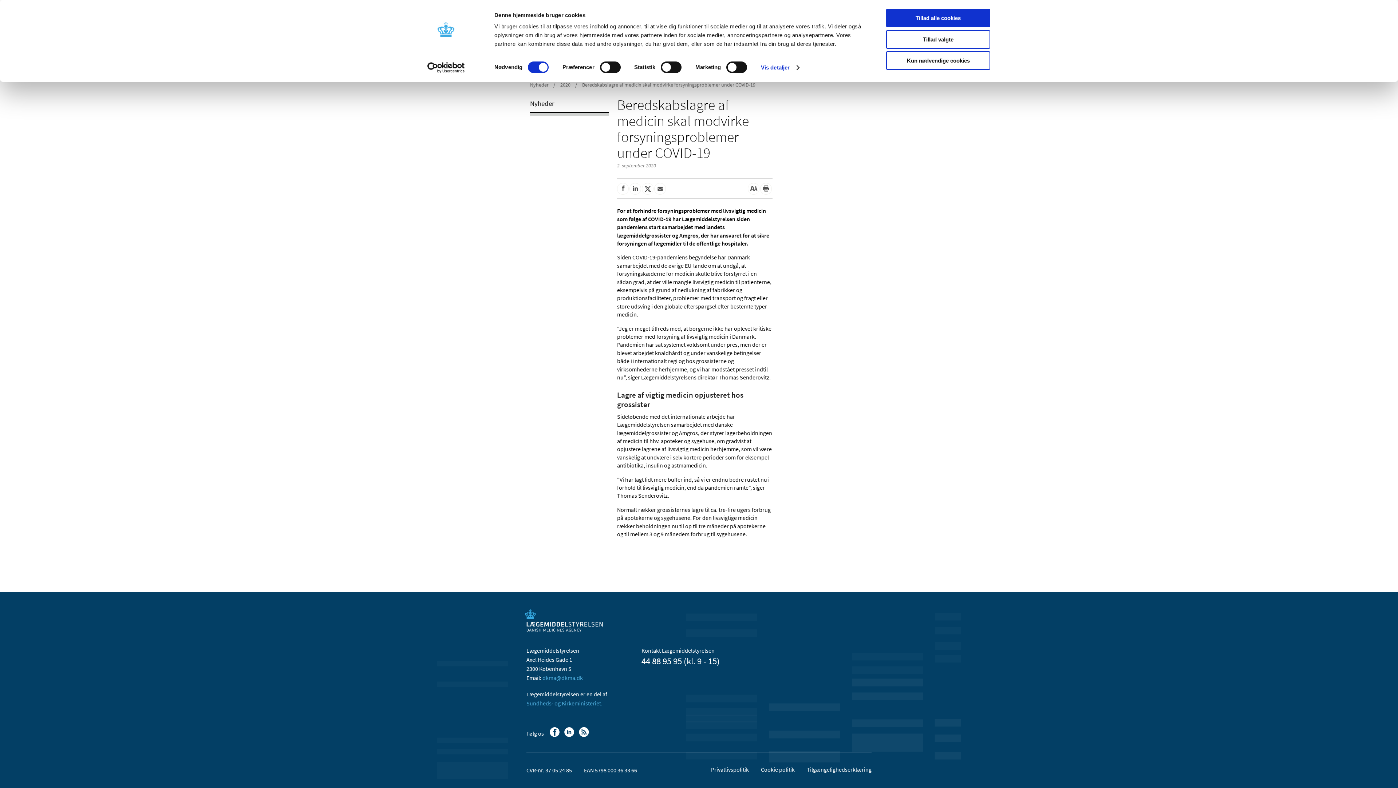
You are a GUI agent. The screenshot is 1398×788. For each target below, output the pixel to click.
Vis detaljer (775, 67)
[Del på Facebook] (623, 189)
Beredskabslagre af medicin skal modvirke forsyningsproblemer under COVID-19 (668, 84)
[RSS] (584, 735)
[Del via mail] (660, 189)
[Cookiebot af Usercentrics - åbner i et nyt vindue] (446, 67)
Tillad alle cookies (938, 18)
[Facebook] (555, 735)
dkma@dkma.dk (562, 677)
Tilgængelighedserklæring (839, 769)
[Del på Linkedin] (635, 189)
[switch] (610, 67)
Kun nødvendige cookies (938, 60)
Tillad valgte (938, 39)
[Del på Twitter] (647, 189)
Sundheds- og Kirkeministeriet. (564, 703)
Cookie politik (778, 769)
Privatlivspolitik (730, 769)
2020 (565, 84)
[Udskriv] (766, 189)
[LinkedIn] (570, 735)
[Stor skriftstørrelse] (753, 189)
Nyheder (539, 84)
